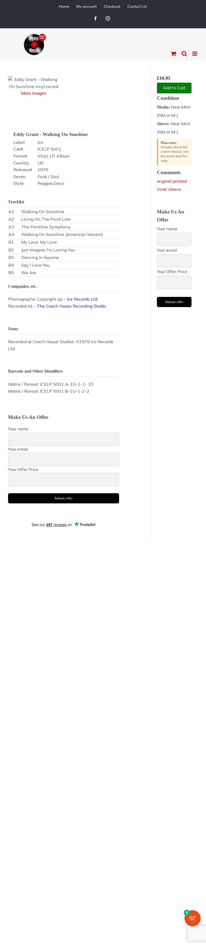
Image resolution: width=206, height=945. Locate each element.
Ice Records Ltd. (82, 299)
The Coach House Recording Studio (71, 306)
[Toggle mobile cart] (173, 53)
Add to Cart (174, 87)
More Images (33, 93)
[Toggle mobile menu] (195, 53)
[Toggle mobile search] (184, 53)
